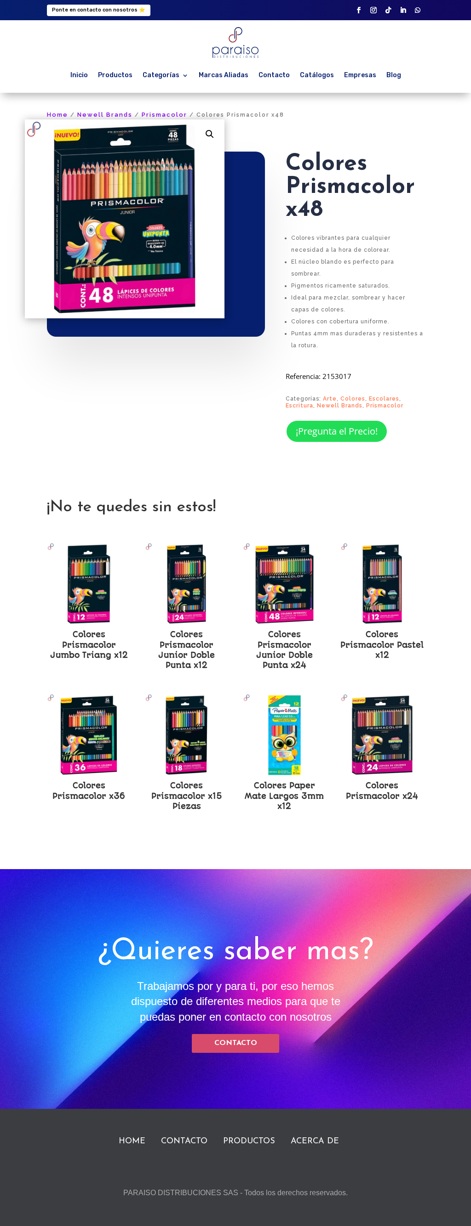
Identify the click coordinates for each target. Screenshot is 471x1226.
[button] (209, 134)
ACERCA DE (315, 1141)
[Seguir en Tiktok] (388, 10)
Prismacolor (164, 114)
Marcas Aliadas (223, 75)
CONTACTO (235, 1043)
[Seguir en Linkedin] (402, 10)
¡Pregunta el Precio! (337, 431)
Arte (330, 398)
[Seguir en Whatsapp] (417, 10)
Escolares (384, 398)
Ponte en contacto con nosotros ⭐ (98, 10)
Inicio (79, 75)
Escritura (299, 405)
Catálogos (317, 75)
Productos (115, 75)
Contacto (274, 75)
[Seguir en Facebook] (358, 10)
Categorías (161, 75)
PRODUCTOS (249, 1141)
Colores (352, 398)
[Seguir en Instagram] (373, 10)
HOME (132, 1141)
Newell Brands (104, 114)
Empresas (360, 75)
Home (57, 114)
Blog (393, 75)
